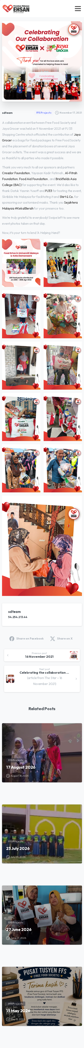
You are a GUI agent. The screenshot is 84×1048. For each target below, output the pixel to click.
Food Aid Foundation (33, 179)
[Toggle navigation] (78, 8)
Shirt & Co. (67, 197)
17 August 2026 (20, 767)
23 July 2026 (18, 848)
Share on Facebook (29, 638)
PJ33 (48, 191)
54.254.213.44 (17, 617)
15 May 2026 (18, 1010)
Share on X (64, 638)
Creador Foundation (16, 173)
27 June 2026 (19, 929)
